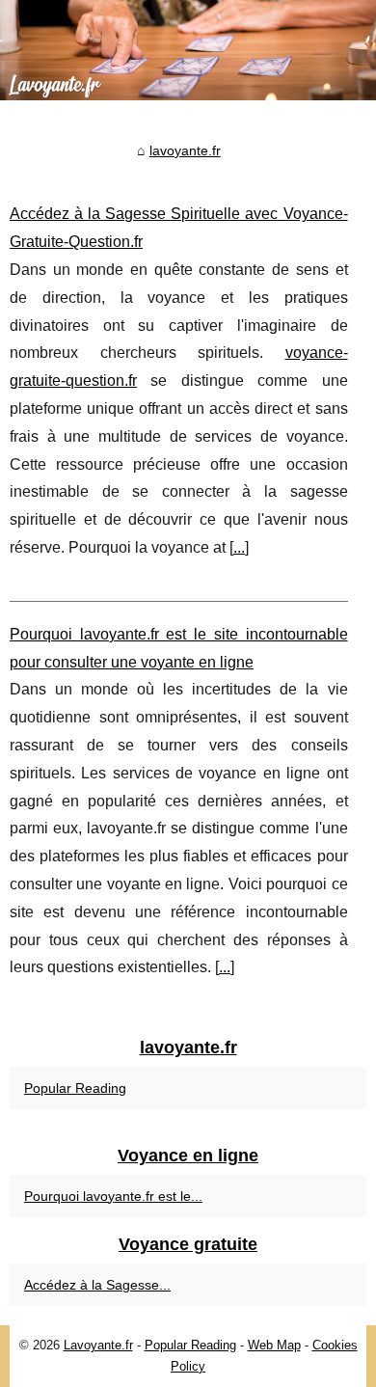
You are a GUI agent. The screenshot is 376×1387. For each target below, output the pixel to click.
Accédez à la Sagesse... (97, 1284)
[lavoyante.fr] (188, 50)
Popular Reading (75, 1088)
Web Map (274, 1345)
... (239, 547)
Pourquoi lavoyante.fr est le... (113, 1196)
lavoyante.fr (185, 150)
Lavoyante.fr (98, 1345)
